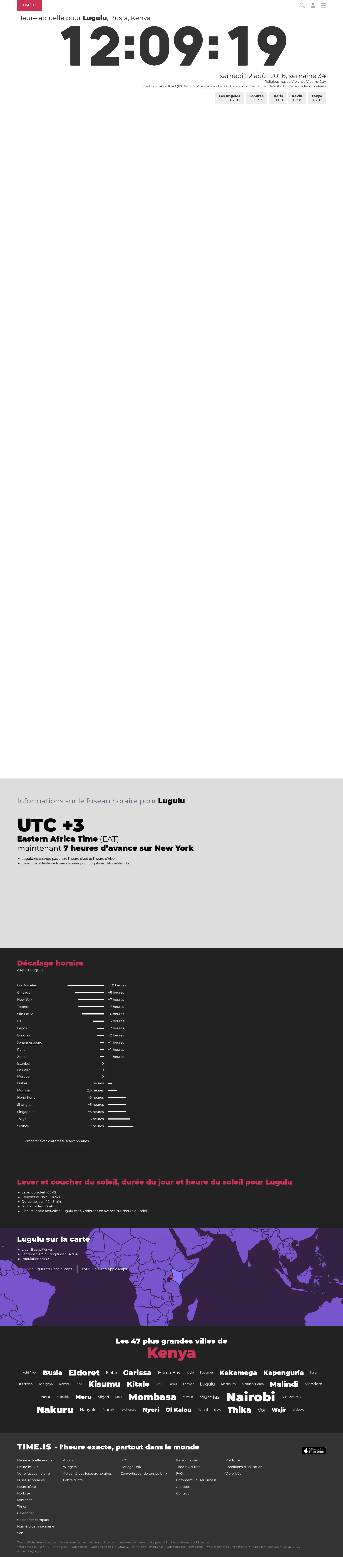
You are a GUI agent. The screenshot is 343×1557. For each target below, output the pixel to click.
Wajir (279, 1410)
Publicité (232, 1460)
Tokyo (317, 98)
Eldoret (84, 1372)
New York (25, 1000)
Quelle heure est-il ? (103, 1546)
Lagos (22, 1028)
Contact (182, 1493)
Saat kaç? (259, 1546)
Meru (83, 1396)
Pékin (297, 98)
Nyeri (151, 1409)
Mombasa (152, 1396)
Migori (103, 1397)
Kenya (171, 1353)
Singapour (25, 1112)
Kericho (26, 1384)
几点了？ (45, 1546)
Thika (239, 1410)
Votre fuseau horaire (33, 1474)
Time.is (30, 5)
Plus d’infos (206, 86)
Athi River (30, 1372)
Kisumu (104, 1384)
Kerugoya (46, 1384)
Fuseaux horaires (31, 1480)
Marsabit (63, 1397)
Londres (256, 98)
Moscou (23, 1076)
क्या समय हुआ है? (60, 1546)
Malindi (284, 1384)
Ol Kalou (178, 1409)
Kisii (79, 1384)
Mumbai (24, 1090)
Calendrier (25, 1513)
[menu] (323, 6)
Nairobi (250, 1397)
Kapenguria (283, 1373)
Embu (111, 1373)
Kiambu (64, 1384)
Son (20, 1533)
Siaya (217, 1409)
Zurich (22, 1057)
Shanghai (25, 1105)
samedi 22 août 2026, (273, 75)
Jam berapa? (197, 1546)
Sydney (23, 1126)
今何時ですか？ (241, 1546)
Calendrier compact (33, 1520)
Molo (118, 1397)
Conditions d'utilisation (243, 1467)
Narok (109, 1409)
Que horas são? (176, 1546)
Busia (52, 1373)
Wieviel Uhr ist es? (218, 1546)
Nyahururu (128, 1409)
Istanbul (23, 1064)
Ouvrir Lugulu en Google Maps (47, 1269)
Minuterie (25, 1500)
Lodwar (188, 1384)
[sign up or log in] (313, 7)
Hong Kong (26, 1098)
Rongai (203, 1409)
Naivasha (291, 1396)
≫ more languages (29, 1551)
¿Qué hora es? (79, 1546)
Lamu (173, 1384)
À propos (183, 1487)
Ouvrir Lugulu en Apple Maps (103, 1269)
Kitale (138, 1384)
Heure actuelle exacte (35, 1460)
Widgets (70, 1467)
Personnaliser (187, 1460)
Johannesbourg (29, 1042)
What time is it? (27, 1546)
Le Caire (23, 1070)
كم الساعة (123, 1546)
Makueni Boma (253, 1384)
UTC (20, 1021)
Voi (261, 1410)
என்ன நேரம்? (274, 1546)
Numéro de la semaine (35, 1526)
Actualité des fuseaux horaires (87, 1474)
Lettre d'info (73, 1480)
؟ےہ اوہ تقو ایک (291, 1546)
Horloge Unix (131, 1467)
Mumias (209, 1397)
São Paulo (25, 1014)
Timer (21, 1507)
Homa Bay (169, 1372)
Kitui (159, 1384)
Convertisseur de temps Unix (144, 1474)
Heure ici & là (27, 1467)
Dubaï (22, 1083)
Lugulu (207, 1384)
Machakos (228, 1384)
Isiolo (190, 1372)
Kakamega (238, 1373)
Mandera (313, 1384)
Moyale (188, 1397)
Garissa (137, 1372)
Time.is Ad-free (188, 1467)
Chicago (23, 992)
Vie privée (233, 1474)
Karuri (314, 1372)
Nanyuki (88, 1409)
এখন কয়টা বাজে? (138, 1546)
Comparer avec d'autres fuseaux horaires (56, 1141)
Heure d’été (26, 1487)
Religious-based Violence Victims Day (295, 82)
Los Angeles (229, 98)
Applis (68, 1460)
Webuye (298, 1409)
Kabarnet (206, 1372)
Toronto (23, 1007)
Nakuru (55, 1409)
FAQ (179, 1474)
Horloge (23, 1493)
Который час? (156, 1546)
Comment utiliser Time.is (196, 1480)
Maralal (46, 1397)
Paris (278, 98)
